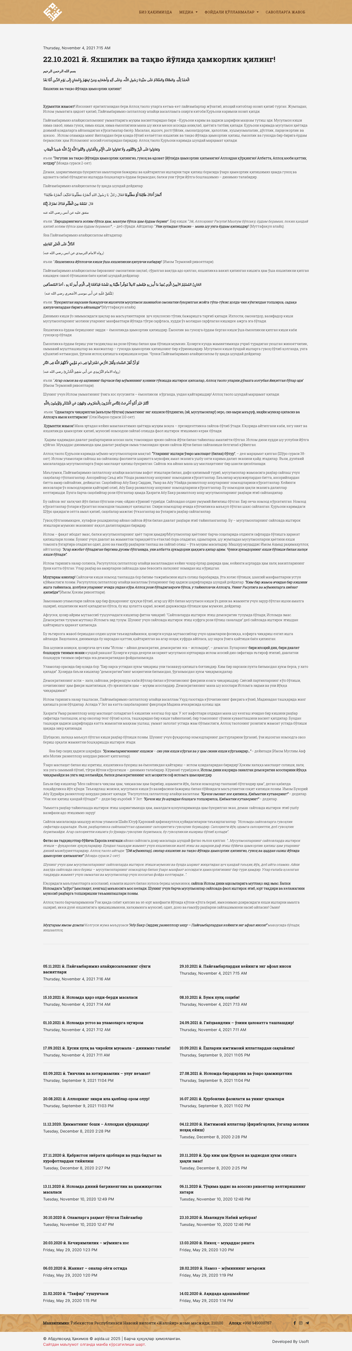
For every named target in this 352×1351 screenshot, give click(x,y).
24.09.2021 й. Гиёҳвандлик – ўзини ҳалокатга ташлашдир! (237, 1022)
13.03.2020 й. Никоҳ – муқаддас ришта (217, 1242)
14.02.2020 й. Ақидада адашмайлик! (214, 1293)
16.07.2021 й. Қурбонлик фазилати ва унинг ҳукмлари (232, 1098)
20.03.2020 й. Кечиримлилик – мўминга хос (86, 1242)
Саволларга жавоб (285, 12)
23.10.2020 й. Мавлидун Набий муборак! (218, 1217)
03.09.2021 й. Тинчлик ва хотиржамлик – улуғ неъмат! (96, 1073)
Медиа (186, 12)
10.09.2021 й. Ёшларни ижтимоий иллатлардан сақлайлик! (237, 1047)
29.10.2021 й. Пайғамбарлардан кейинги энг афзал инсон (235, 966)
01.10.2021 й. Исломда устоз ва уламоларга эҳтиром (93, 1022)
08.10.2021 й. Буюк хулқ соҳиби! (209, 997)
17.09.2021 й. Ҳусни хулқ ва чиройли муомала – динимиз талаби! (106, 1047)
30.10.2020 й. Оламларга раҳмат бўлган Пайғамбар (92, 1217)
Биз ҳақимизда (155, 12)
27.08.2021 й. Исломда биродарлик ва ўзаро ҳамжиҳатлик (236, 1073)
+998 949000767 (257, 1322)
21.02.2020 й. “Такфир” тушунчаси (75, 1293)
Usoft (304, 1341)
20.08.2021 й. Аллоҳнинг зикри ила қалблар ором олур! (96, 1098)
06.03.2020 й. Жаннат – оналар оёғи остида (85, 1268)
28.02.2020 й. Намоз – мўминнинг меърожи (222, 1268)
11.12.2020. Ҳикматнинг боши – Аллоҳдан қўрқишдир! (96, 1124)
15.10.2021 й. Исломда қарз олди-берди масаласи (90, 997)
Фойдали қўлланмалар (230, 12)
